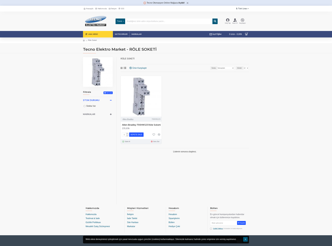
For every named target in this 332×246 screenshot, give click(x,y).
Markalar (89, 114)
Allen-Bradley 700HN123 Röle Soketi (141, 125)
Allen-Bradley (128, 119)
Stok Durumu (91, 100)
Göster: (239, 68)
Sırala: (214, 68)
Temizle (109, 93)
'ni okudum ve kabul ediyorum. (228, 228)
